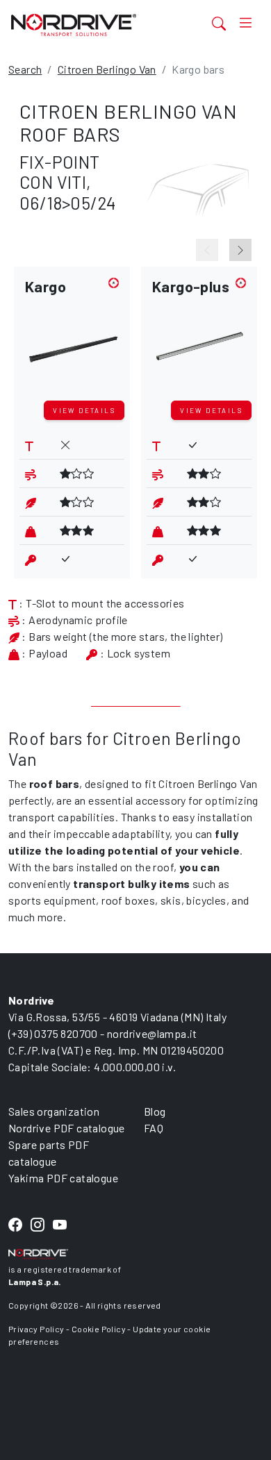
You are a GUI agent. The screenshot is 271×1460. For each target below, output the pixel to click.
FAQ (153, 1127)
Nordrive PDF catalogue (66, 1127)
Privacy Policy (36, 1329)
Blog (155, 1111)
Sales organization (53, 1111)
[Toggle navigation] (245, 22)
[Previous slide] (207, 250)
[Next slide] (240, 250)
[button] (71, 336)
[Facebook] (15, 1225)
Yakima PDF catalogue (63, 1177)
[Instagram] (37, 1225)
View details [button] (84, 410)
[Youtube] (60, 1225)
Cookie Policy (99, 1329)
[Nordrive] (92, 25)
